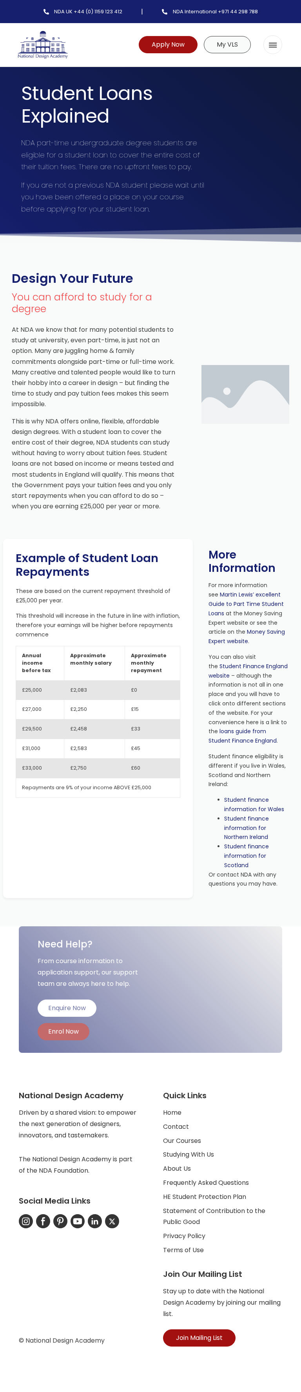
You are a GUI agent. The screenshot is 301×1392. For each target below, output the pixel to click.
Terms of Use (183, 1250)
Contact (176, 1126)
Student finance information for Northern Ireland (246, 828)
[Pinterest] (60, 1221)
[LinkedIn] (95, 1221)
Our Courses (182, 1140)
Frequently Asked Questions (206, 1182)
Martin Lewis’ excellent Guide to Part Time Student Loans (246, 604)
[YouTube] (78, 1221)
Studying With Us (188, 1154)
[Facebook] (43, 1221)
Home (172, 1112)
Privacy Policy (184, 1235)
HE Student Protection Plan (204, 1196)
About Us (177, 1168)
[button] (272, 44)
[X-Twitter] (112, 1221)
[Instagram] (26, 1221)
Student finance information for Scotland (246, 855)
